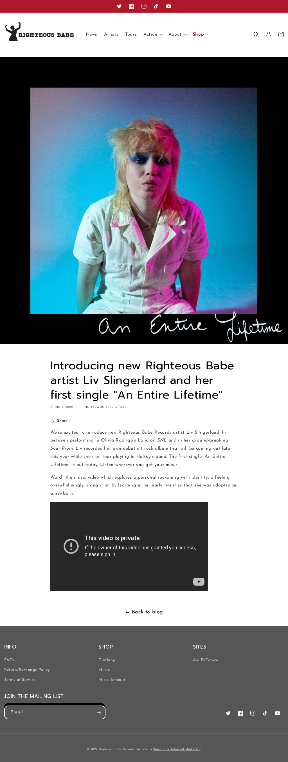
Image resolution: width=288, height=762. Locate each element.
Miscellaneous (112, 680)
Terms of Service (20, 680)
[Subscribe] (99, 712)
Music (104, 670)
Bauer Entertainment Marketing (177, 749)
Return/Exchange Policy (27, 670)
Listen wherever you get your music (138, 465)
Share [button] (62, 421)
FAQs (9, 660)
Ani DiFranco (206, 660)
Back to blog (147, 612)
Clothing (106, 660)
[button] (152, 34)
